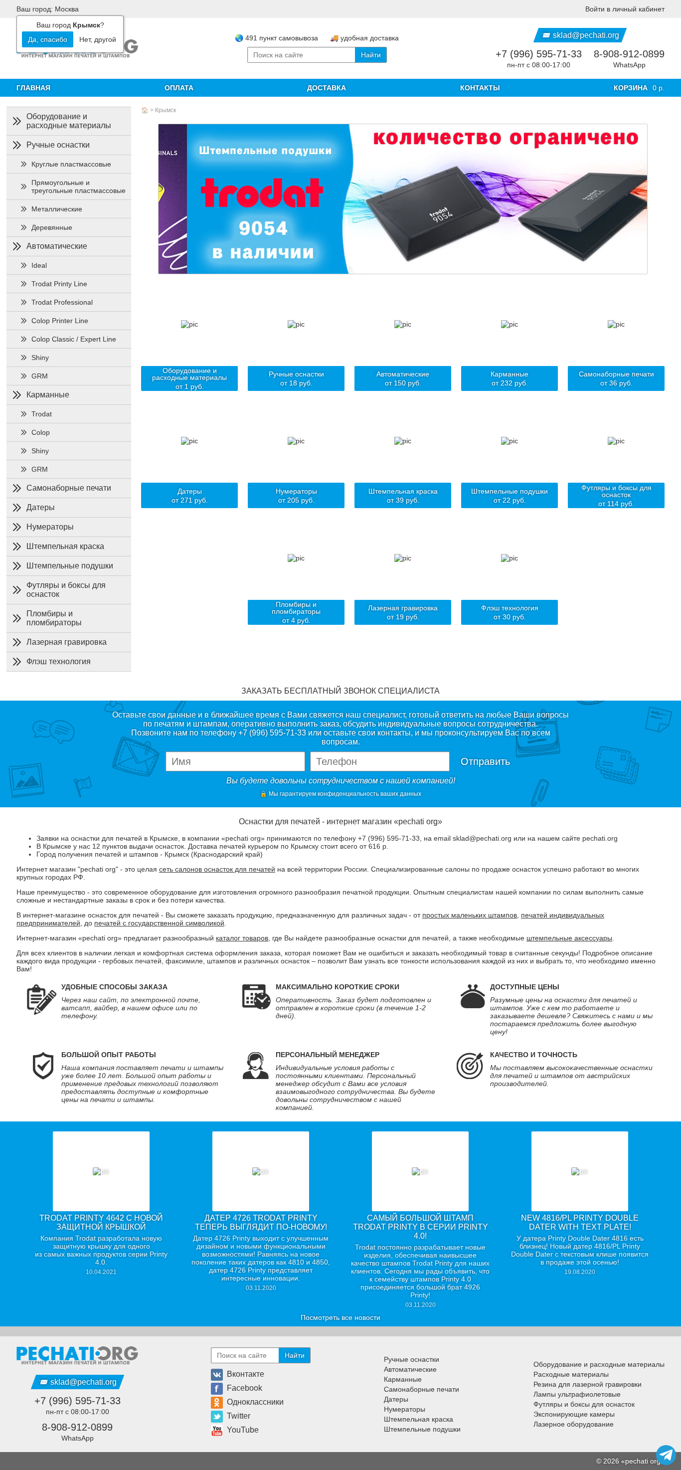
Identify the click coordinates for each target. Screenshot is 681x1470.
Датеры (40, 507)
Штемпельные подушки (69, 565)
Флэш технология (58, 661)
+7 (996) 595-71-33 (539, 53)
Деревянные (51, 227)
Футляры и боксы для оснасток (66, 589)
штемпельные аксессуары (569, 938)
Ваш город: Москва (47, 9)
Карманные (47, 394)
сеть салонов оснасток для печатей (217, 869)
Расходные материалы (571, 1374)
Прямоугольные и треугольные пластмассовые (78, 186)
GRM (39, 376)
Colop (40, 432)
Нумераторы (50, 527)
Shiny (40, 358)
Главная (33, 88)
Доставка (326, 88)
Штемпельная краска (65, 546)
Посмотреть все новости (340, 1317)
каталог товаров (242, 938)
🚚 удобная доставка (364, 38)
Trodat (41, 414)
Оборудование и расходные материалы (68, 121)
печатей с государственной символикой (159, 923)
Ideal (39, 265)
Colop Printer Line (59, 321)
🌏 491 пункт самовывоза (276, 38)
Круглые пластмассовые (71, 164)
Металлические (56, 209)
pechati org (643, 1461)
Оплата (179, 88)
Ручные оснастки (58, 145)
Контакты (480, 88)
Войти (625, 9)
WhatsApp (629, 65)
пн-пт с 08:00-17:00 (538, 65)
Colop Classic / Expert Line (73, 339)
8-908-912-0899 (629, 53)
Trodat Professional (62, 302)
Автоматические (56, 246)
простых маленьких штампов (469, 915)
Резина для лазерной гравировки (587, 1384)
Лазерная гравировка (66, 642)
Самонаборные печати (68, 488)
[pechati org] (77, 1355)
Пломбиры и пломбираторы (54, 618)
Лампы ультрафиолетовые (577, 1394)
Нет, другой (97, 39)
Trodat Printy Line (59, 284)
